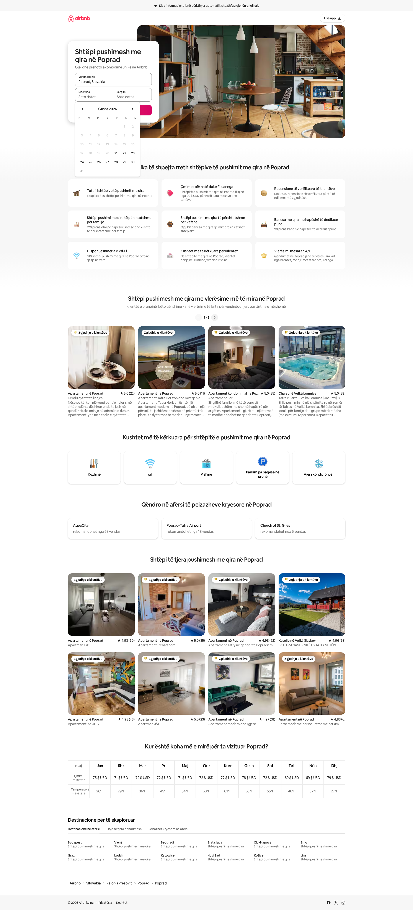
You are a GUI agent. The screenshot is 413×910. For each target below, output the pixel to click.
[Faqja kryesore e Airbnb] (79, 18)
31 (81, 171)
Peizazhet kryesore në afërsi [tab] (168, 829)
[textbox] (94, 96)
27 (107, 162)
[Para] (214, 317)
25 (90, 162)
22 (124, 153)
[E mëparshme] (198, 317)
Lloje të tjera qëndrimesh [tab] (124, 829)
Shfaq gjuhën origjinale (243, 6)
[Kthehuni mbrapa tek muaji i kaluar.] (82, 109)
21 (116, 153)
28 (116, 162)
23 (133, 153)
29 (124, 162)
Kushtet (121, 903)
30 (133, 162)
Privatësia (105, 903)
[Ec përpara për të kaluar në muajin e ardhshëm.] (132, 109)
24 (82, 162)
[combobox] (113, 81)
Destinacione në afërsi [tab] (84, 829)
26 (99, 162)
